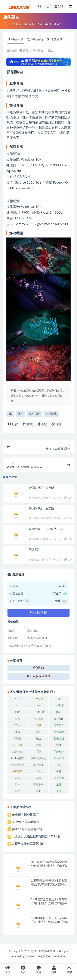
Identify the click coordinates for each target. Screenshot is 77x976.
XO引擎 (38, 718)
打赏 (14, 424)
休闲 (20, 414)
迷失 (38, 791)
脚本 (17, 784)
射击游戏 (59, 738)
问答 (38, 972)
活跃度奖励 (17, 765)
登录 (61, 6)
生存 (58, 771)
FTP (17, 712)
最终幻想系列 (38, 758)
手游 (38, 751)
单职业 (17, 738)
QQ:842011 (29, 956)
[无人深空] (16, 556)
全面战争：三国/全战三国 (46, 529)
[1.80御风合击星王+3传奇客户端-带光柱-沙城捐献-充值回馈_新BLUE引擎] (18, 924)
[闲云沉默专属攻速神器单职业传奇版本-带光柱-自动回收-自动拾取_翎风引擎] (18, 868)
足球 (58, 784)
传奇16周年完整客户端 (27, 829)
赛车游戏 (38, 784)
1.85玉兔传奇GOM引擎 (27, 843)
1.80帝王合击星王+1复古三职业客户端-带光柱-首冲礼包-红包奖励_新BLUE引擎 (49, 884)
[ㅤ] (5, 24)
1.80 (58, 699)
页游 (58, 791)
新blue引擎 (17, 758)
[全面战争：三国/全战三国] (16, 535)
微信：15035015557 (43, 951)
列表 (38, 732)
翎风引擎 (59, 778)
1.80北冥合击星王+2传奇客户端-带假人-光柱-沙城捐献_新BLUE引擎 (49, 903)
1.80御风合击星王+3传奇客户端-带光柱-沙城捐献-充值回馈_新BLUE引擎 (49, 922)
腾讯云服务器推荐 (38, 676)
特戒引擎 (17, 771)
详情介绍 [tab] (17, 39)
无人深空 (35, 549)
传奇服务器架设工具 (25, 814)
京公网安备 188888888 (51, 956)
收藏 (29, 424)
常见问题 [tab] (56, 39)
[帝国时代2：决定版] (16, 494)
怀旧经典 (17, 745)
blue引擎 (59, 705)
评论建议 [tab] (37, 39)
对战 (38, 738)
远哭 (17, 791)
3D (10, 414)
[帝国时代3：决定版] (16, 515)
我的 (53, 972)
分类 (23, 972)
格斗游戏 (59, 758)
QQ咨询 (38, 667)
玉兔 (38, 771)
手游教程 (59, 751)
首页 (25, 50)
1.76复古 (38, 699)
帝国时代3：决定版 (41, 508)
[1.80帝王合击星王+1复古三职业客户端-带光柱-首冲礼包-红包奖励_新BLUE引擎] (18, 887)
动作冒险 (16, 24)
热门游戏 (51, 414)
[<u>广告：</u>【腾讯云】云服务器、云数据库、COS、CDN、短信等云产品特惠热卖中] (38, 62)
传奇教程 (59, 725)
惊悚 (58, 745)
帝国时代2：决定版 (41, 488)
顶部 (69, 972)
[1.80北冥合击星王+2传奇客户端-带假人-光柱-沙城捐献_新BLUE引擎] (18, 906)
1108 (38, 705)
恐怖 (38, 745)
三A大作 (59, 718)
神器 (17, 778)
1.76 (17, 699)
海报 (43, 424)
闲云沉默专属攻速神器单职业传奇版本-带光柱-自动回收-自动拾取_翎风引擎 (49, 866)
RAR (58, 712)
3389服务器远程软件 (26, 822)
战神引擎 (17, 751)
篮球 (38, 778)
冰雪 (17, 732)
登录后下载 (38, 612)
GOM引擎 (38, 712)
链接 (58, 424)
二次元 (17, 725)
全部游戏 (34, 559)
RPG (17, 718)
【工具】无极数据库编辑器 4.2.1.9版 (36, 836)
